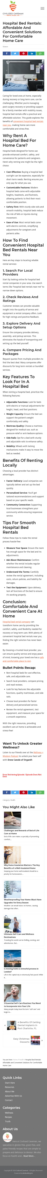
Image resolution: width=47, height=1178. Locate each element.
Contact (9, 1100)
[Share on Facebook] (7, 53)
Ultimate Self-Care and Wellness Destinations (19, 935)
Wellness (9, 1112)
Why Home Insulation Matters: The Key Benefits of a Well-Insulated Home (22, 866)
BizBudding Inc (28, 1173)
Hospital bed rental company (16, 621)
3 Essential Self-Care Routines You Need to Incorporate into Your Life (22, 1004)
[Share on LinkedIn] (32, 53)
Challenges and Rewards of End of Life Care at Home (21, 832)
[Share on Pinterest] (23, 53)
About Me (9, 1091)
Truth (7, 1121)
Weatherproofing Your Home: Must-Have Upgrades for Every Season (22, 901)
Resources (9, 1087)
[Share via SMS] (40, 53)
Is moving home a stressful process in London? (21, 970)
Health (12, 800)
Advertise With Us (13, 1095)
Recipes (8, 1117)
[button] (42, 8)
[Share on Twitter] (15, 53)
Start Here (10, 1082)
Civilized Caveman (22, 1170)
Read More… (29, 1156)
